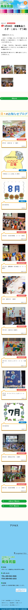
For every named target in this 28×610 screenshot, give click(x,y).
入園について (19, 602)
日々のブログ (5, 605)
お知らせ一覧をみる (14, 501)
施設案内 (12, 602)
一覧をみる (14, 98)
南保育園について (10, 600)
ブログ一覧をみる (14, 506)
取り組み (18, 600)
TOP (3, 600)
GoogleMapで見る (21, 553)
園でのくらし (5, 602)
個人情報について (14, 605)
